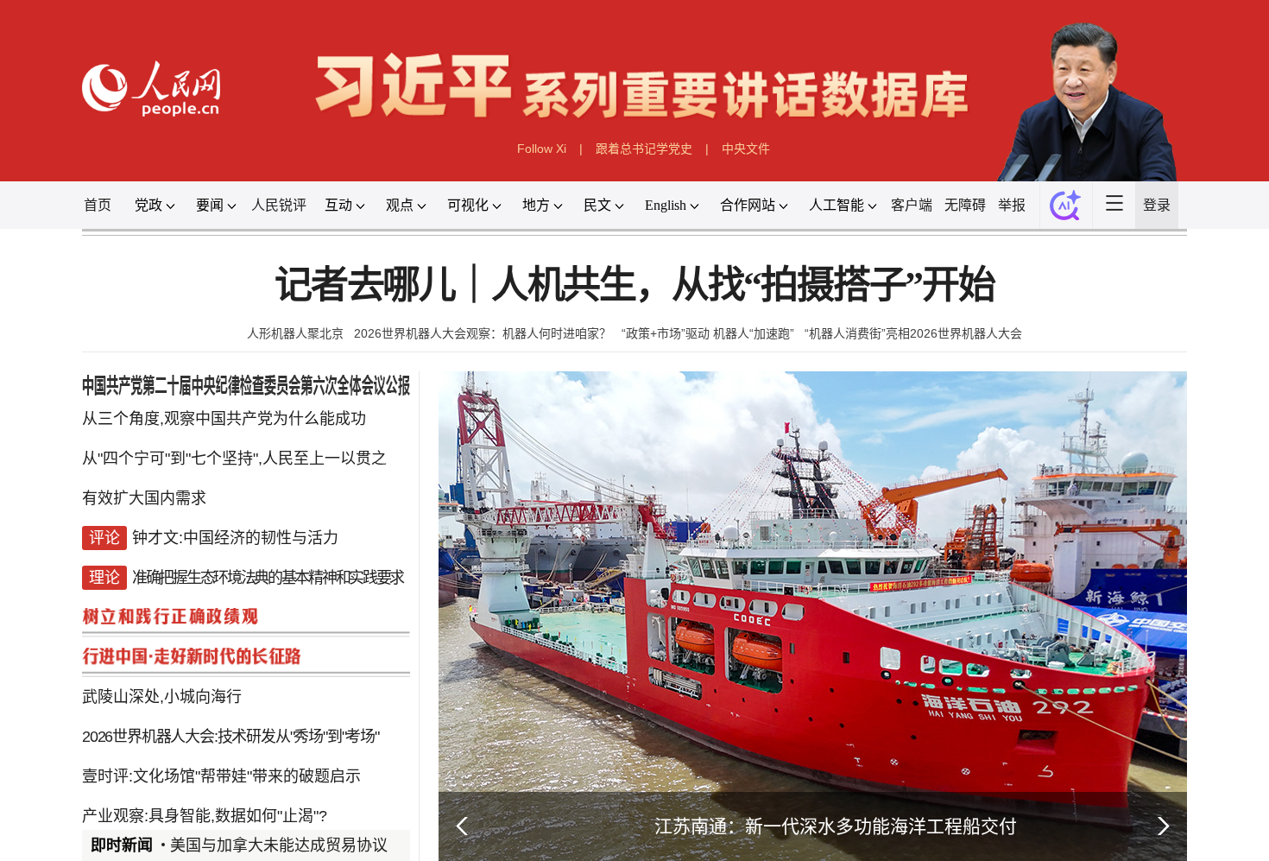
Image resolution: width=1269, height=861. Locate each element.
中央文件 (746, 148)
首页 (97, 205)
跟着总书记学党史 (644, 148)
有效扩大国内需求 (144, 498)
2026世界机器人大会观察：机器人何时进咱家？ (482, 333)
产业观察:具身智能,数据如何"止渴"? (204, 816)
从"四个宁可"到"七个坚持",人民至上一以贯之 (234, 458)
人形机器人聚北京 (295, 333)
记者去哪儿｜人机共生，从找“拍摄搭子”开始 (634, 285)
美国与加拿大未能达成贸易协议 (279, 845)
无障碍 (965, 205)
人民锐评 (278, 205)
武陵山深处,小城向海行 (162, 697)
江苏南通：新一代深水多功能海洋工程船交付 (835, 826)
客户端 (911, 205)
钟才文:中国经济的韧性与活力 (235, 538)
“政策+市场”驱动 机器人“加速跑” (708, 333)
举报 (1012, 205)
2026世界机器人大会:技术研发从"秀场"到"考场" (230, 736)
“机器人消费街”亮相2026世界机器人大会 (913, 333)
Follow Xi (541, 148)
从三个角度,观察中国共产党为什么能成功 (224, 418)
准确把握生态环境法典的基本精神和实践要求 (267, 577)
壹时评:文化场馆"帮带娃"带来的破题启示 (221, 776)
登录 (1157, 205)
